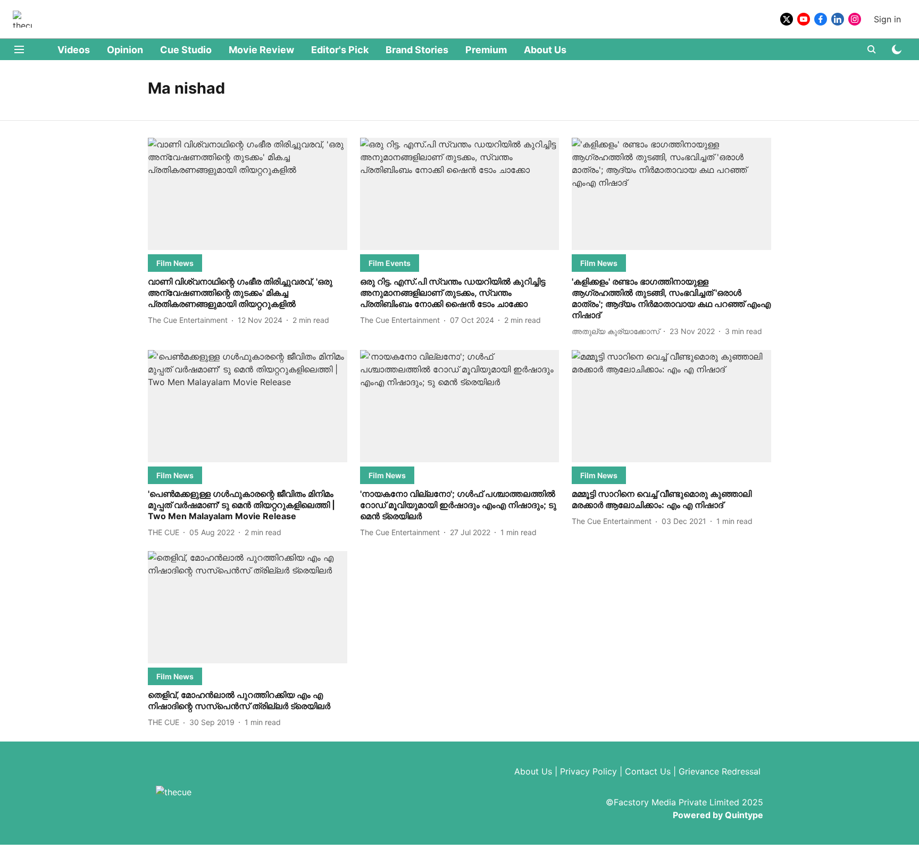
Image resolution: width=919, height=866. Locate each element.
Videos (73, 49)
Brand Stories (417, 49)
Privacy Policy (588, 771)
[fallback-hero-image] (247, 194)
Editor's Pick (340, 49)
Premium (486, 49)
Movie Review (261, 49)
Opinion (125, 49)
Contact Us (648, 771)
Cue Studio (186, 49)
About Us (545, 49)
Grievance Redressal (720, 771)
